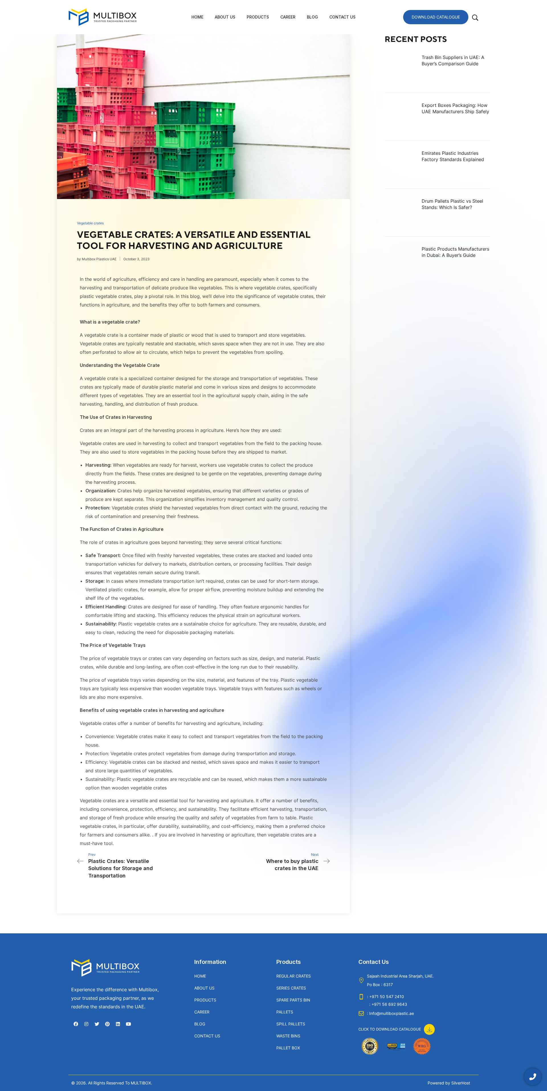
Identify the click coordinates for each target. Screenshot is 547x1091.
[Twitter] (96, 1024)
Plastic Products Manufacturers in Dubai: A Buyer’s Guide (455, 252)
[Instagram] (86, 1024)
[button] (396, 1026)
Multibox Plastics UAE (99, 259)
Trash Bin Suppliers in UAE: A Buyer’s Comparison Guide (453, 60)
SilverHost (460, 1082)
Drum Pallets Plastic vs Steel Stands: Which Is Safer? (452, 204)
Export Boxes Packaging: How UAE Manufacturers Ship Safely (455, 108)
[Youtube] (128, 1024)
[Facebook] (75, 1024)
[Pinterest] (107, 1024)
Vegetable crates (90, 223)
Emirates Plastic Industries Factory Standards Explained (453, 156)
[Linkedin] (118, 1024)
